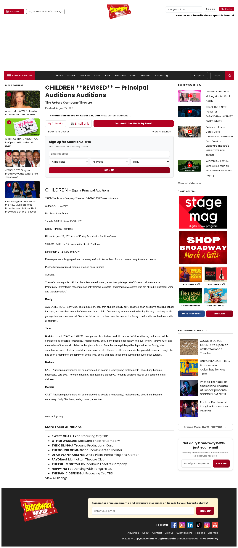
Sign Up (109, 170)
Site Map (213, 533)
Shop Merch (15, 11)
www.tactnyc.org (54, 416)
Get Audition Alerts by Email (133, 123)
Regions (200, 533)
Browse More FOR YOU (203, 427)
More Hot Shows (191, 313)
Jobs (107, 75)
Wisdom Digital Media (161, 538)
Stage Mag (161, 75)
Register (199, 75)
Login (217, 75)
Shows (71, 75)
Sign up (221, 463)
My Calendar (55, 123)
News (59, 75)
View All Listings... (57, 478)
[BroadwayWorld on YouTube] (215, 525)
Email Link (82, 123)
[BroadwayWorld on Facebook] (174, 525)
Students (120, 75)
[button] (229, 75)
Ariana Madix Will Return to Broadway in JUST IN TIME (21, 104)
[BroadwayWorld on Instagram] (182, 525)
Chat (97, 75)
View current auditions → (116, 115)
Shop (133, 75)
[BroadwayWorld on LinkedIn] (190, 525)
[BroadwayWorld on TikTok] (198, 525)
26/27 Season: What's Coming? (45, 11)
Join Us (169, 533)
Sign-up (210, 8)
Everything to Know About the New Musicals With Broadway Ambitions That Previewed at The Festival (20, 198)
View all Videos (188, 183)
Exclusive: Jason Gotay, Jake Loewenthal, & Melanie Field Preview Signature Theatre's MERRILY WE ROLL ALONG (219, 141)
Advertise (133, 533)
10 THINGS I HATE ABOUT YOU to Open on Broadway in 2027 (21, 134)
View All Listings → (163, 131)
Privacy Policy (209, 538)
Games (145, 75)
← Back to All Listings (57, 131)
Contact (157, 533)
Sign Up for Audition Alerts (70, 142)
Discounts (219, 313)
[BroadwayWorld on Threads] (206, 525)
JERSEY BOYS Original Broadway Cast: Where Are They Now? (21, 165)
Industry (85, 75)
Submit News (184, 533)
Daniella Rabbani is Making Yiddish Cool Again (218, 96)
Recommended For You (192, 330)
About (145, 533)
